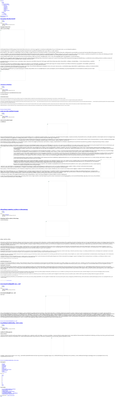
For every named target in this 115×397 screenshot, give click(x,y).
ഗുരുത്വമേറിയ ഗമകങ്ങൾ (6, 392)
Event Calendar (4, 14)
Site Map (3, 12)
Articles (5, 13)
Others (5, 11)
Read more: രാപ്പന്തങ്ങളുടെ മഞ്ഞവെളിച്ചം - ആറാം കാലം (9, 360)
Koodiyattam (6, 7)
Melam (6, 23)
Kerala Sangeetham (6, 10)
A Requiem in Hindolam (6, 84)
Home (3, 2)
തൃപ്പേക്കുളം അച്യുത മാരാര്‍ (7, 18)
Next (3, 384)
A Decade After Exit (5, 390)
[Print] (3, 20)
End (2, 385)
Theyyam (5, 5)
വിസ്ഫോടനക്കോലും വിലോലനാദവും (8, 393)
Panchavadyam (4, 368)
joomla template (12, 395)
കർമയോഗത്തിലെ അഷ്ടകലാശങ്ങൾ (8, 391)
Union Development (9, 280)
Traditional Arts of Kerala (5, 4)
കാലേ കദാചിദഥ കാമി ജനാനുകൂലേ (9, 111)
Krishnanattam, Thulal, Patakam (6, 369)
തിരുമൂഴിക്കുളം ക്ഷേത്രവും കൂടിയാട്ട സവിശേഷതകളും (14, 209)
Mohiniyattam (6, 8)
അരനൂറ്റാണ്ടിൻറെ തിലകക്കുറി (7, 389)
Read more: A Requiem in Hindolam (5, 109)
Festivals (5, 9)
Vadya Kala (5, 6)
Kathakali (6, 89)
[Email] (3, 21)
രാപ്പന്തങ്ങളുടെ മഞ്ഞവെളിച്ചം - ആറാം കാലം (11, 322)
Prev (2, 375)
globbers (8, 395)
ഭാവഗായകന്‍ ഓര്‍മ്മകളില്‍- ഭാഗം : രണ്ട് (10, 283)
